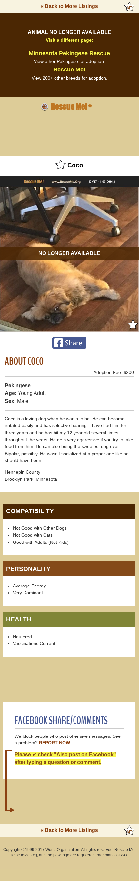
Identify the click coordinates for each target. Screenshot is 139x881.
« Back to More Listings (69, 6)
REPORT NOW (54, 742)
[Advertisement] (69, 132)
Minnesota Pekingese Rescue (69, 53)
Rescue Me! (69, 69)
